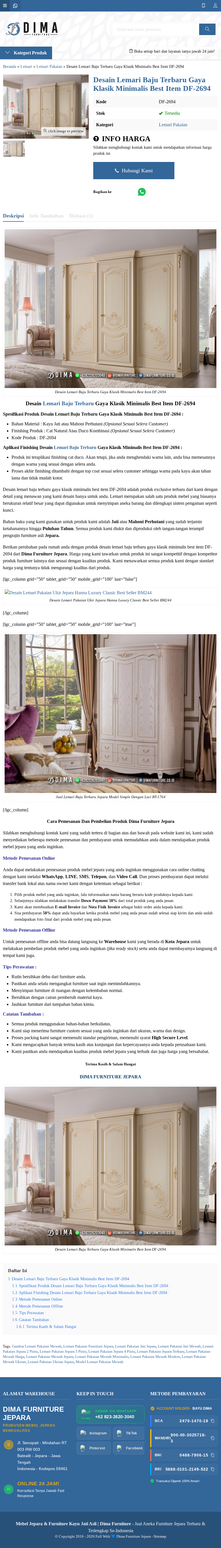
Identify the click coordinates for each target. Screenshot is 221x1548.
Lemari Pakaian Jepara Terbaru (160, 1352)
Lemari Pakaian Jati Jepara (135, 1346)
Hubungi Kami (136, 170)
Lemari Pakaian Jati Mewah (179, 1346)
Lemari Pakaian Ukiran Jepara (51, 1362)
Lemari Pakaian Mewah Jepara (49, 1357)
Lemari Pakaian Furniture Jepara (88, 1346)
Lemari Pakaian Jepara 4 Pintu (111, 1352)
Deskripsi (13, 216)
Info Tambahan (46, 216)
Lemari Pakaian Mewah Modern (155, 1357)
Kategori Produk (30, 52)
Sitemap (160, 1536)
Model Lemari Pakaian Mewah (99, 1362)
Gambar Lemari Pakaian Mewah (37, 1346)
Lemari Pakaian (173, 124)
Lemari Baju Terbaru (68, 403)
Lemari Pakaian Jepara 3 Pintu (63, 1352)
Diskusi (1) (81, 216)
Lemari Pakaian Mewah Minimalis (102, 1357)
